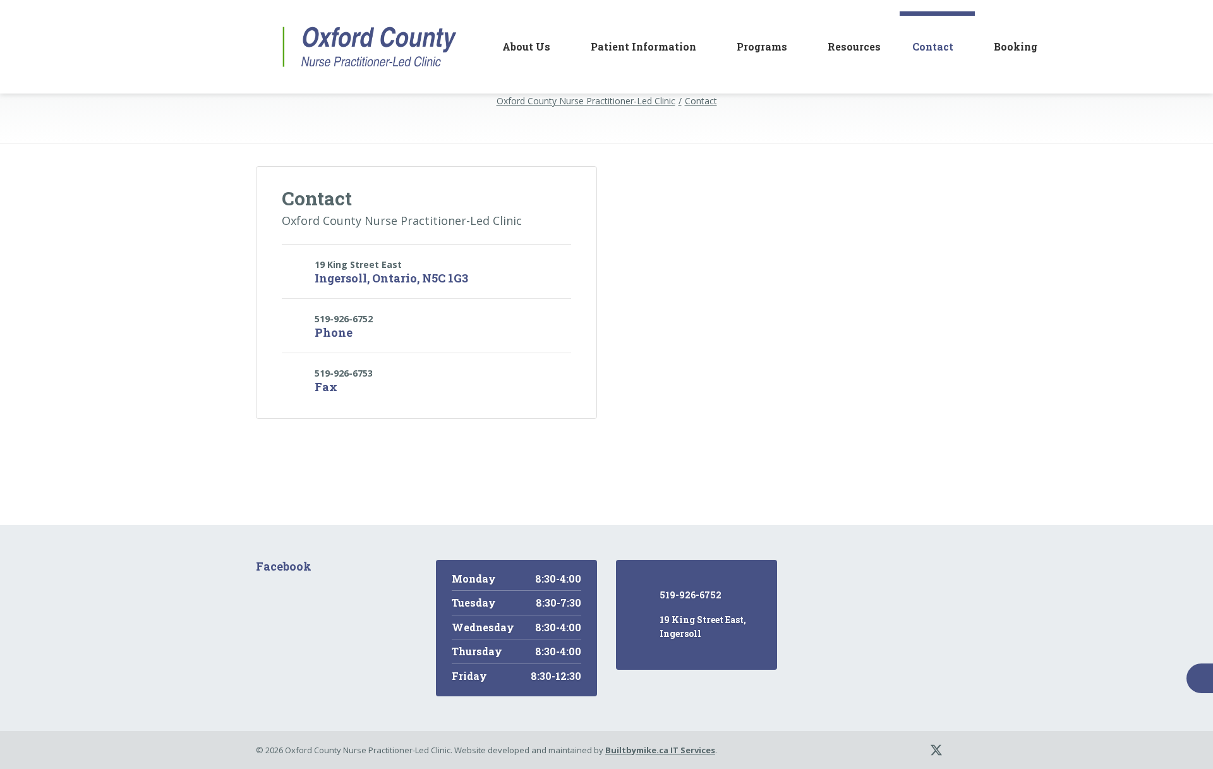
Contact (932, 46)
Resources (854, 46)
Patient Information (643, 46)
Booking (1015, 46)
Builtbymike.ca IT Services (660, 750)
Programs (762, 46)
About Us (526, 46)
